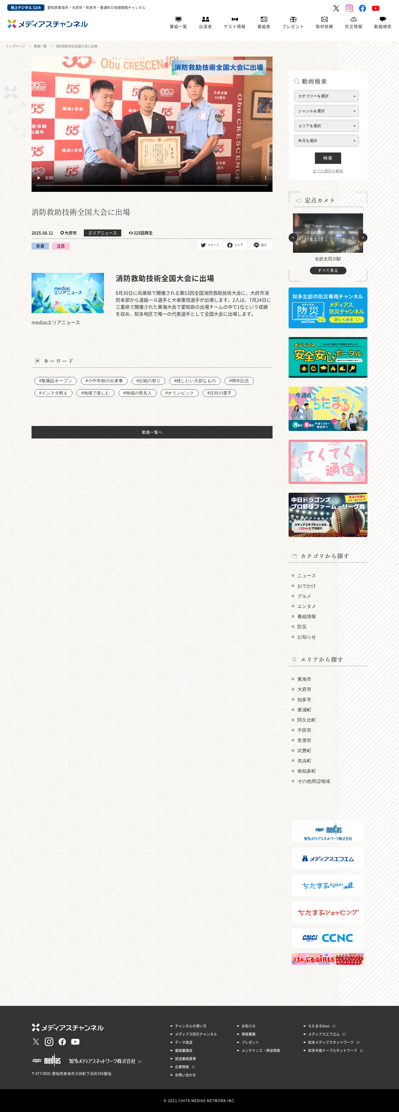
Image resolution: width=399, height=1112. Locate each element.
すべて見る (328, 270)
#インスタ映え (53, 392)
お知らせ (306, 636)
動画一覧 (40, 46)
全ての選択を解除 (328, 171)
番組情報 (306, 616)
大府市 (304, 689)
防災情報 (353, 26)
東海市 (304, 679)
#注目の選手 (219, 392)
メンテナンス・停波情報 (261, 1050)
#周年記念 (239, 380)
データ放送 (183, 1042)
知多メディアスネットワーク (331, 1042)
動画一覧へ (152, 432)
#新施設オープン (55, 380)
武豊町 (304, 750)
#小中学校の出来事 (104, 380)
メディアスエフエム (324, 1034)
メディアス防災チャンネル (196, 1034)
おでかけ (306, 585)
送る (264, 244)
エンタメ (306, 606)
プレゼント (293, 26)
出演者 (205, 26)
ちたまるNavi (318, 1026)
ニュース (306, 575)
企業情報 (182, 1067)
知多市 (304, 699)
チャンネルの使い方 (191, 1026)
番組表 (263, 26)
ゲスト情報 (235, 26)
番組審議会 (183, 1050)
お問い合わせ (185, 1075)
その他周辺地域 (313, 781)
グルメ (304, 596)
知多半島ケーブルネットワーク (332, 1050)
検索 (328, 157)
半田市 (304, 730)
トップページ (15, 46)
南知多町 (306, 771)
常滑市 (304, 740)
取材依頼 (324, 26)
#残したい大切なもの (195, 380)
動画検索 (383, 26)
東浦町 (304, 709)
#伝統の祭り (148, 380)
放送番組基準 (185, 1058)
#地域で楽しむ (95, 392)
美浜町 (304, 760)
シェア (238, 244)
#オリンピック (179, 392)
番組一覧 (178, 26)
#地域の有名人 (137, 392)
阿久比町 (306, 720)
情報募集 (249, 1034)
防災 (302, 626)
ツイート (213, 244)
